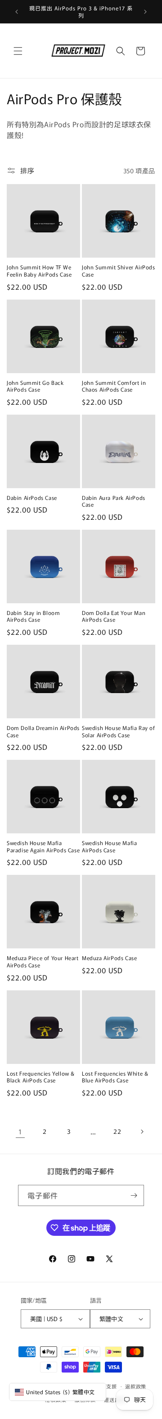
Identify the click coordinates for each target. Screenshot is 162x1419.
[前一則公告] (17, 12)
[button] (18, 51)
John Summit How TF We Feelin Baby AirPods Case (39, 270)
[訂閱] (134, 1195)
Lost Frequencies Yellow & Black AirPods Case (41, 1077)
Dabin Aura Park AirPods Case (113, 501)
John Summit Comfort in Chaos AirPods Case (114, 386)
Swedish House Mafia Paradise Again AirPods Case (43, 846)
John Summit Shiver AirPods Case (118, 270)
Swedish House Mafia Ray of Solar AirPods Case (118, 731)
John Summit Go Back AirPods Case (35, 386)
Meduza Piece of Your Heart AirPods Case (43, 961)
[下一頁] (142, 1132)
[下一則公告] (145, 12)
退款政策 (135, 1386)
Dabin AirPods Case (32, 497)
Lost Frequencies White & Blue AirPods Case (115, 1077)
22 (117, 1131)
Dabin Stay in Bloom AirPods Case (33, 616)
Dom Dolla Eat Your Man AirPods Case (113, 616)
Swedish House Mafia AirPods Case (109, 846)
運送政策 (114, 1399)
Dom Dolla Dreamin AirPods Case (43, 731)
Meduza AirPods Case (109, 957)
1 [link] (20, 1131)
